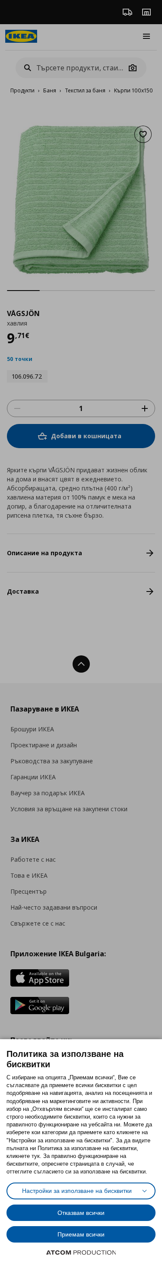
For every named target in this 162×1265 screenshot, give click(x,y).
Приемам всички (81, 1234)
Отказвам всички (81, 1212)
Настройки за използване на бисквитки (77, 1190)
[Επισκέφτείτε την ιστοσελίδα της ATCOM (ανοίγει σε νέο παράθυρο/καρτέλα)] (81, 1252)
